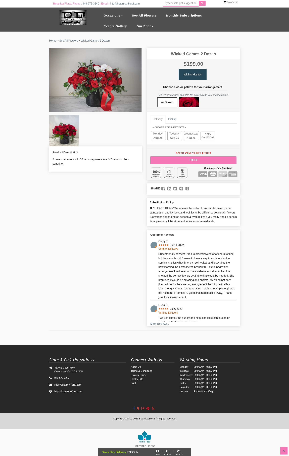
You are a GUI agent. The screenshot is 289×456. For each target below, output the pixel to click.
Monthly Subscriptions (184, 15)
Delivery (158, 119)
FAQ (133, 383)
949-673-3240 (90, 3)
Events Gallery (115, 26)
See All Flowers (144, 15)
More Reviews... (159, 323)
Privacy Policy (139, 375)
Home (52, 40)
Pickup (172, 119)
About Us (136, 366)
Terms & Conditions (141, 370)
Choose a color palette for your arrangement (192, 87)
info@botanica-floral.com (125, 3)
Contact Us (137, 379)
